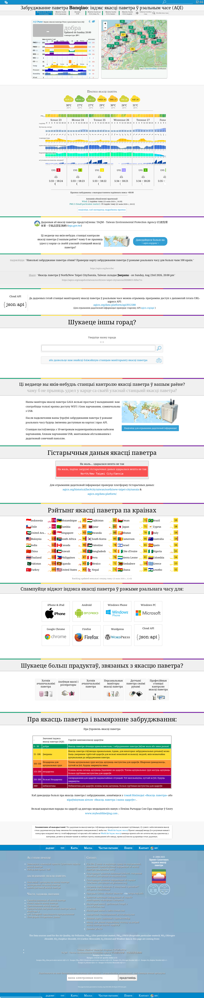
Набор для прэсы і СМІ (38, 869)
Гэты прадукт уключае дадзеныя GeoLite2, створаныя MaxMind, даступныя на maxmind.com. (114, 874)
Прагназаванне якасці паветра (43, 905)
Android (87, 605)
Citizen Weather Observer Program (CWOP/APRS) (101, 949)
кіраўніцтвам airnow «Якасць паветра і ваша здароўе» (101, 799)
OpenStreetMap (151, 68)
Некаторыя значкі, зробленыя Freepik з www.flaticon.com (106, 905)
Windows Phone (117, 605)
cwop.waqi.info (135, 893)
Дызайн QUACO (94, 928)
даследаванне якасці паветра (46, 876)
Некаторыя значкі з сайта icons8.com (105, 910)
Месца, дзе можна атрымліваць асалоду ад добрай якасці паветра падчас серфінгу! (112, 923)
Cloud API (148, 628)
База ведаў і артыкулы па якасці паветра (48, 882)
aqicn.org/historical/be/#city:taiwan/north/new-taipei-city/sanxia (101, 489)
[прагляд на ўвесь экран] (93, 21)
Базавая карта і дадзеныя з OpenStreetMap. (108, 918)
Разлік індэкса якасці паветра (42, 903)
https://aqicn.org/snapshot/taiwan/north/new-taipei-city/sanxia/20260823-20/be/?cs (102, 280)
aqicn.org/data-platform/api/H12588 (114, 304)
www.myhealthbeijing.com (101, 813)
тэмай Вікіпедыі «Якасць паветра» (146, 795)
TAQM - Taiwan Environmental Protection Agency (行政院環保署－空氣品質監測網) (101, 952)
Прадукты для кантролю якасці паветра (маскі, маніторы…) (51, 910)
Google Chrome (56, 629)
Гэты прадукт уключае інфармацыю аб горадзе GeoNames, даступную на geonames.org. (110, 881)
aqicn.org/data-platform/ (102, 493)
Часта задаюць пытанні (43, 894)
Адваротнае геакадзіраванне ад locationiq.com (110, 914)
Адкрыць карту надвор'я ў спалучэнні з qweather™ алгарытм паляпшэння (112, 888)
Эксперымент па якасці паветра (43, 884)
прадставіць (127, 977)
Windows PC (148, 605)
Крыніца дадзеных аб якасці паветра (46, 900)
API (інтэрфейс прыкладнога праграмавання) (50, 914)
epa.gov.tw (74, 225)
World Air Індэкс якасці (118, 830)
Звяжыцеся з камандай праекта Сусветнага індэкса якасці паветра (53, 865)
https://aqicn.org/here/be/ (102, 268)
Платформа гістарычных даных (43, 916)
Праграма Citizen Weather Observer (104, 893)
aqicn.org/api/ (147, 307)
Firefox (86, 629)
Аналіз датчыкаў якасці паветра (44, 887)
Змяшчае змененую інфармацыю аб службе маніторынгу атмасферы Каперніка (109, 898)
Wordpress (117, 629)
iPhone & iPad (55, 605)
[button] (123, 36)
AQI (37, 21)
